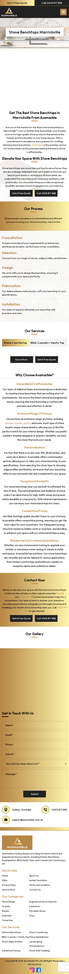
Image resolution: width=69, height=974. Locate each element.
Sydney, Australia (21, 809)
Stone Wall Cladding (39, 950)
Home (5, 875)
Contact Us (35, 889)
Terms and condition (39, 885)
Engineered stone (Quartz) (42, 901)
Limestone (34, 906)
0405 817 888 (59, 809)
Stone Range (8, 901)
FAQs (4, 880)
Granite (6, 906)
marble (18, 423)
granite (9, 423)
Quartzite (7, 915)
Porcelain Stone (37, 911)
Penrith (60, 593)
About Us (33, 875)
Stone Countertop (15, 342)
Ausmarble (37, 144)
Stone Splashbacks (38, 937)
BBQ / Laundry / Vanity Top (47, 342)
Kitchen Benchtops (11, 932)
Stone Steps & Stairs (12, 941)
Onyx (31, 915)
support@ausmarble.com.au (27, 819)
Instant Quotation (38, 880)
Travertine (7, 920)
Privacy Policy (9, 885)
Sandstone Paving (11, 950)
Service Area (8, 889)
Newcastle (8, 596)
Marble (5, 911)
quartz (26, 423)
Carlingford (25, 596)
